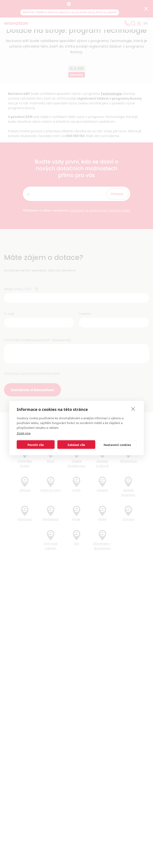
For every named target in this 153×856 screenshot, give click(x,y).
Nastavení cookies (117, 445)
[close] (133, 409)
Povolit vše (35, 445)
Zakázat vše (76, 445)
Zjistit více (23, 433)
